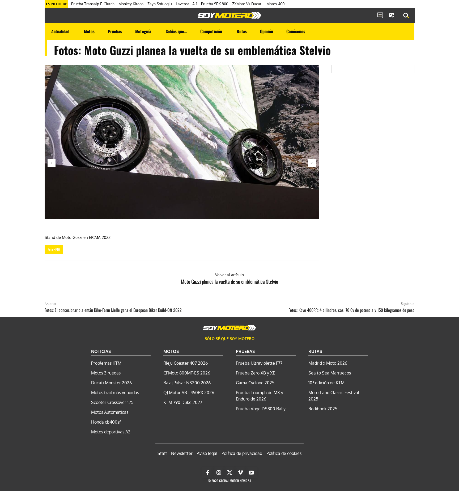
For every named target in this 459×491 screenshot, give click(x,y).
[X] (229, 472)
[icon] (380, 15)
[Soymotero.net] (229, 15)
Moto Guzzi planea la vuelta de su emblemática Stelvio (229, 281)
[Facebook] (207, 472)
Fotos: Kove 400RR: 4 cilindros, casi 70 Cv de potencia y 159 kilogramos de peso (351, 310)
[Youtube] (251, 472)
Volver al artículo (229, 275)
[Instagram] (218, 472)
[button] (406, 15)
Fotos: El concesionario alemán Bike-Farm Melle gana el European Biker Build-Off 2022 (113, 310)
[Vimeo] (240, 472)
